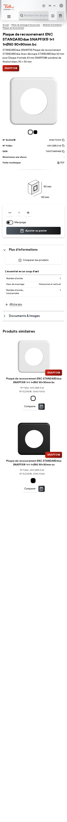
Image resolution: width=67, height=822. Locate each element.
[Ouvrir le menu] (8, 16)
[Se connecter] (61, 5)
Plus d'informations (23, 249)
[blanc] (31, 132)
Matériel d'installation (52, 25)
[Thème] (44, 6)
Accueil (6, 25)
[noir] (36, 132)
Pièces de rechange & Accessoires (25, 25)
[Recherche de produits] (21, 15)
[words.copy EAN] (62, 151)
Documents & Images (24, 315)
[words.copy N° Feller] (62, 145)
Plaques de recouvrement (13, 28)
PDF (62, 163)
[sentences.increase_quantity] (28, 212)
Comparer (30, 406)
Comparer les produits (36, 260)
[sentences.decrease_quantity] (9, 212)
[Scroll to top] (57, 813)
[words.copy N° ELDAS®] (62, 140)
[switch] (9, 222)
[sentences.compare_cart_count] (53, 15)
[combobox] (43, 15)
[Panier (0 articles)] (60, 15)
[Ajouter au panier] (41, 406)
